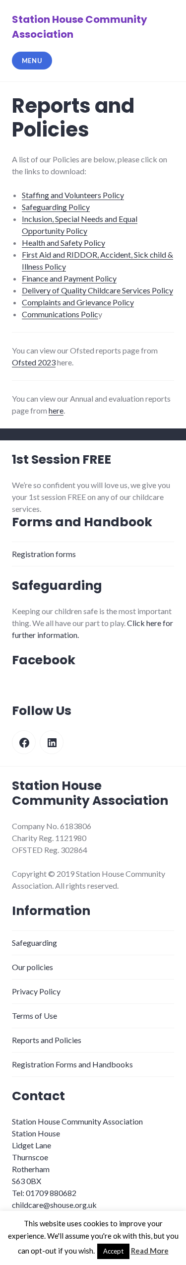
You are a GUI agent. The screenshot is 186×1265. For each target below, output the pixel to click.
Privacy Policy (36, 991)
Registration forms (44, 554)
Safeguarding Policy (56, 206)
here (56, 410)
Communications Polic (60, 314)
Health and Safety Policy (63, 242)
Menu (32, 61)
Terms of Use (34, 1015)
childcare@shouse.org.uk (54, 1204)
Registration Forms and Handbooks (72, 1064)
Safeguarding (34, 942)
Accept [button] (113, 1251)
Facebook (43, 660)
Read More (150, 1250)
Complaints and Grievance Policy (78, 302)
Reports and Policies (46, 1040)
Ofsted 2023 (34, 362)
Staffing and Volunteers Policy (73, 195)
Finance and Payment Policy (69, 278)
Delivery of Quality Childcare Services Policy (97, 290)
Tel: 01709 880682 (44, 1192)
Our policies (32, 967)
